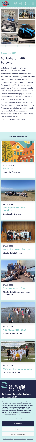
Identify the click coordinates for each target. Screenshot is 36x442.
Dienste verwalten (17, 418)
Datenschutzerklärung (20, 439)
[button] (34, 3)
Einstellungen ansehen (18, 434)
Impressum (30, 439)
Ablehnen (18, 429)
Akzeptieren (18, 424)
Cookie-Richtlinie (8, 439)
